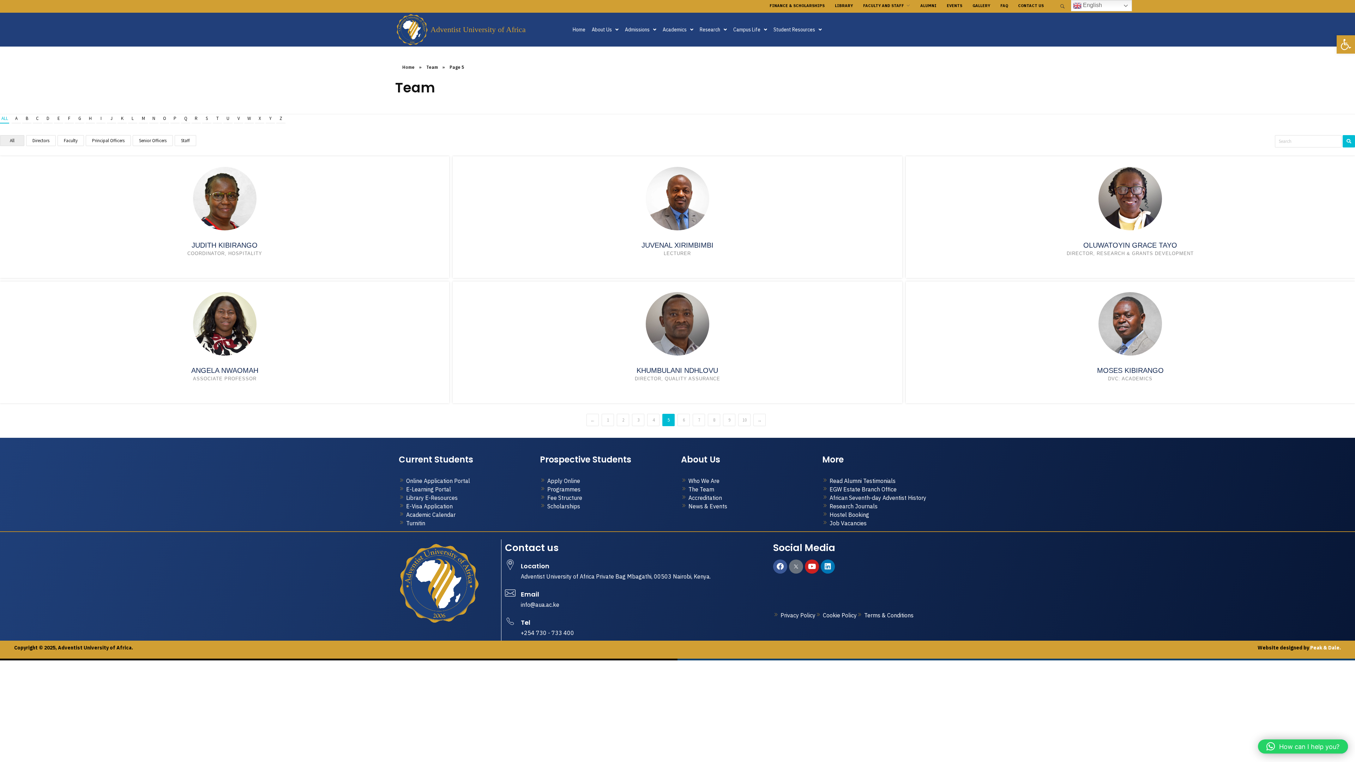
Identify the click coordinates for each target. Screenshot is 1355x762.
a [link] (16, 118)
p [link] (175, 118)
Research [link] (710, 29)
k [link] (122, 118)
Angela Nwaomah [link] (224, 370)
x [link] (260, 118)
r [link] (196, 118)
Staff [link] (185, 141)
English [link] (1092, 5)
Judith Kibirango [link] (225, 245)
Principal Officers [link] (108, 141)
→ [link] (759, 420)
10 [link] (744, 420)
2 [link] (623, 420)
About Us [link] (602, 29)
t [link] (217, 118)
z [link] (280, 118)
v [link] (238, 118)
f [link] (69, 118)
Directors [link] (40, 141)
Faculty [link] (71, 141)
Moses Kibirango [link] (1130, 370)
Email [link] (530, 594)
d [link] (48, 118)
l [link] (133, 118)
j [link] (111, 118)
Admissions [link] (637, 29)
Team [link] (432, 67)
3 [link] (638, 420)
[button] (605, 29)
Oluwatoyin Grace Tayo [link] (1130, 245)
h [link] (90, 118)
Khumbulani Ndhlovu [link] (677, 370)
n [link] (153, 118)
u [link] (228, 118)
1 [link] (608, 420)
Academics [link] (675, 29)
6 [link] (684, 420)
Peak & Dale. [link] (1325, 648)
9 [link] (729, 420)
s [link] (207, 118)
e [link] (59, 118)
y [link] (270, 118)
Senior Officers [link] (153, 141)
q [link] (185, 118)
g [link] (79, 118)
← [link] (592, 420)
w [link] (249, 118)
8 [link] (714, 420)
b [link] (27, 118)
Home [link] (579, 29)
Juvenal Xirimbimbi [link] (677, 245)
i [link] (101, 118)
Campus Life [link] (746, 29)
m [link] (143, 118)
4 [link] (653, 420)
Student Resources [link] (794, 29)
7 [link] (699, 420)
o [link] (164, 118)
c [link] (37, 118)
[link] (1346, 44)
